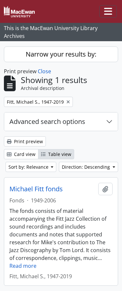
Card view (24, 154)
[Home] (22, 11)
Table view (59, 154)
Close (44, 71)
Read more (22, 265)
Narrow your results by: (61, 54)
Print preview (28, 141)
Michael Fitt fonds (36, 189)
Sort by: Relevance (29, 167)
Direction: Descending (86, 167)
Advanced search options (47, 121)
